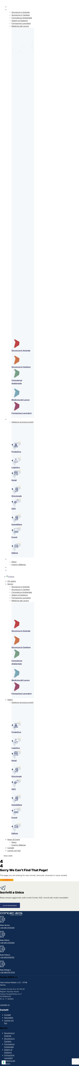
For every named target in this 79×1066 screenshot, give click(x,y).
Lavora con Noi (14, 570)
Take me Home (6, 880)
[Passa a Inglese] (10, 576)
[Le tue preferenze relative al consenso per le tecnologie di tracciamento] (4, 1062)
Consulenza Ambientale (22, 18)
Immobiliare (17, 524)
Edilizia (15, 553)
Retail (14, 480)
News (14, 562)
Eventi (14, 537)
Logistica (16, 467)
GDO (14, 509)
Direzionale (17, 496)
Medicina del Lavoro (20, 26)
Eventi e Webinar (19, 564)
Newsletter (8, 1018)
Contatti (10, 567)
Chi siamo (11, 7)
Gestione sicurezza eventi (22, 422)
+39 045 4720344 (7, 928)
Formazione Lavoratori (21, 23)
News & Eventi (13, 559)
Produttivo (16, 452)
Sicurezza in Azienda (21, 12)
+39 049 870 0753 (7, 972)
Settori (10, 419)
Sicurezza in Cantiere (21, 15)
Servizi (10, 9)
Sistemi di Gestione (20, 21)
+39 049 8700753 (7, 957)
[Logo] (17, 1)
